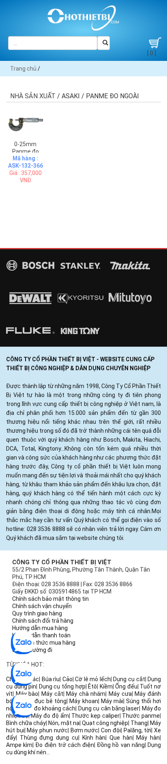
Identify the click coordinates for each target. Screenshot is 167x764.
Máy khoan (83, 701)
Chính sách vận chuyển (42, 606)
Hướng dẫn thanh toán (41, 635)
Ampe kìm (19, 745)
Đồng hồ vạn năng (121, 745)
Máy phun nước (47, 730)
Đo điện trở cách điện (64, 745)
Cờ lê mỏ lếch (93, 679)
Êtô (92, 686)
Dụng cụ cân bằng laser (108, 708)
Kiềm (106, 686)
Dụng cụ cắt (129, 679)
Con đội (111, 730)
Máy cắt (52, 694)
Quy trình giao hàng (37, 613)
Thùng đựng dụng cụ (49, 737)
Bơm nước (84, 730)
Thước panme (141, 715)
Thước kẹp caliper (95, 715)
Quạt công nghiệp (105, 723)
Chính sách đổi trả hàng (42, 620)
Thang (139, 723)
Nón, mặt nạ (63, 723)
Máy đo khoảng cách (48, 708)
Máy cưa (120, 694)
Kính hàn (94, 737)
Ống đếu (126, 686)
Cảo (67, 679)
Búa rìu (51, 679)
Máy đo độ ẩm (50, 715)
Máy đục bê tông (44, 701)
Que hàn (121, 737)
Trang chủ (23, 68)
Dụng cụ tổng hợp (62, 686)
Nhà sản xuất (33, 96)
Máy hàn (148, 737)
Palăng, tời (138, 730)
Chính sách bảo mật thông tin (50, 599)
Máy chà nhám (85, 694)
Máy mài (112, 701)
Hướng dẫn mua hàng (40, 628)
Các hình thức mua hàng (43, 642)
